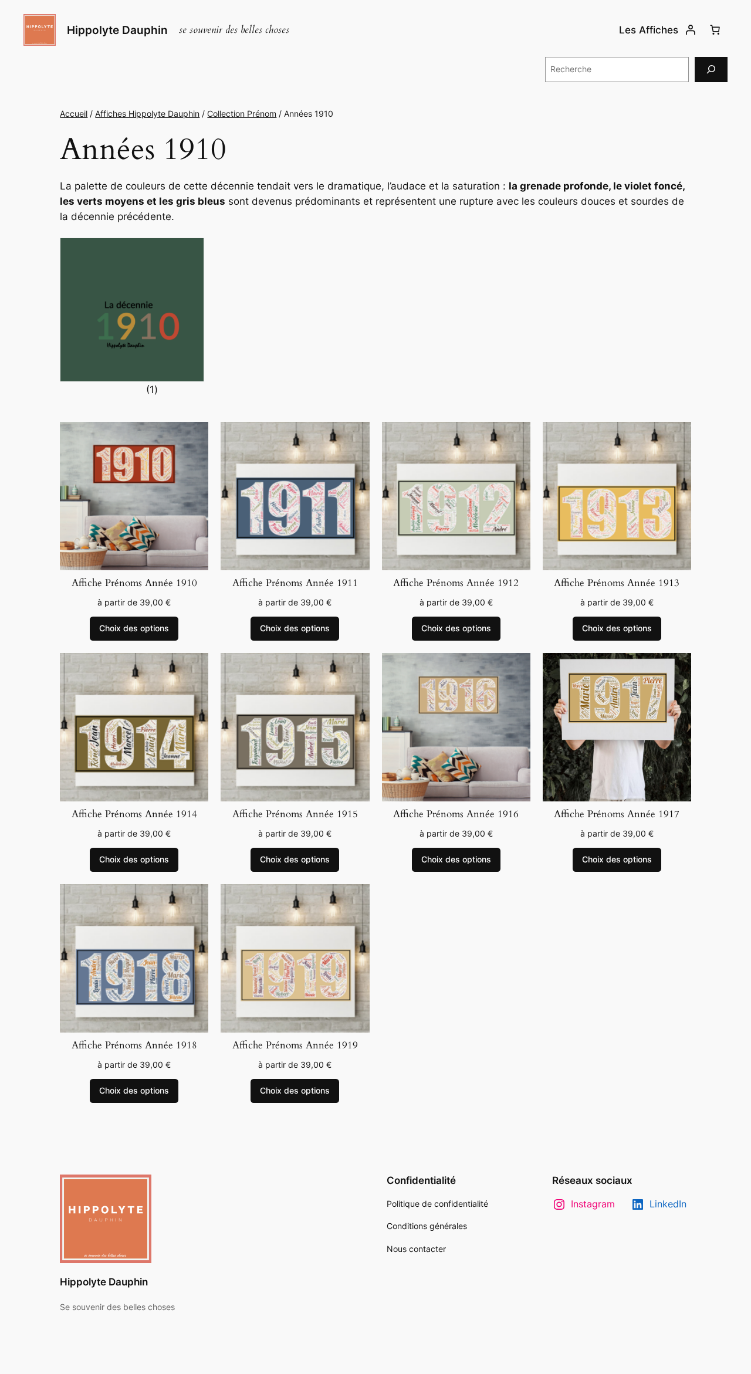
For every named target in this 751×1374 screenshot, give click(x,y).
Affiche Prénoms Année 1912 (456, 583)
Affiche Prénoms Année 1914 (134, 814)
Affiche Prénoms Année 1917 (616, 814)
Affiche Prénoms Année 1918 (134, 1045)
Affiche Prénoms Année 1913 (616, 583)
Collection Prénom (241, 114)
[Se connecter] (690, 30)
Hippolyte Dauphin (117, 30)
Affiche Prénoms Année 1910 (134, 583)
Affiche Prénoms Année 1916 (456, 814)
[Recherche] (711, 69)
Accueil (73, 114)
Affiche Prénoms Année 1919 (295, 1045)
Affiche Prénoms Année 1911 (295, 583)
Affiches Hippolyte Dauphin (147, 114)
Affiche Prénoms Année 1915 (295, 814)
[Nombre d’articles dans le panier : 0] (715, 30)
